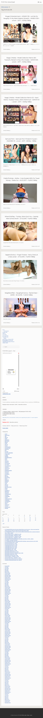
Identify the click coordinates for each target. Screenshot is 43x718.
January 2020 (7, 659)
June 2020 (7, 653)
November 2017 (8, 689)
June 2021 (7, 639)
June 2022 (7, 624)
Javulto (31, 715)
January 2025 (7, 588)
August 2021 (7, 636)
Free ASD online (5, 336)
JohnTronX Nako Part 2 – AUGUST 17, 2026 (13, 557)
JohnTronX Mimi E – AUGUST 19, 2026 (12, 556)
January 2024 (7, 602)
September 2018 (8, 677)
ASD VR (6, 437)
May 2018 (6, 682)
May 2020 (6, 654)
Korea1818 (7, 471)
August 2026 (7, 565)
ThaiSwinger (7, 500)
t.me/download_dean (7, 393)
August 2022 (7, 622)
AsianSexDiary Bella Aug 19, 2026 (11, 550)
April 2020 (6, 655)
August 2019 (7, 665)
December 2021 (8, 632)
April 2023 (6, 613)
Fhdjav (28, 715)
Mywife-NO (7, 480)
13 (8, 518)
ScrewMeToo (7, 490)
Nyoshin (6, 482)
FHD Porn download (8, 2)
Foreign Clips (5, 332)
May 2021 (6, 640)
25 (35, 520)
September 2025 (8, 578)
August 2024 (7, 594)
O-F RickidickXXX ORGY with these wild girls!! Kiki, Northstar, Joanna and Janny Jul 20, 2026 (21, 541)
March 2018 (7, 685)
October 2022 (7, 620)
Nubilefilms (7, 481)
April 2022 (6, 627)
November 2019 (8, 661)
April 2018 (6, 683)
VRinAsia (6, 508)
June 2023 (7, 610)
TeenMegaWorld (8, 494)
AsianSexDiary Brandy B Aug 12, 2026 (11, 551)
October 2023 (7, 606)
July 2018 (6, 680)
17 (30, 518)
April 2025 (6, 584)
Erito (5, 450)
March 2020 (7, 656)
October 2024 (7, 591)
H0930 (6, 458)
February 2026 (7, 573)
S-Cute (6, 489)
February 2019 (7, 672)
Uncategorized (7, 507)
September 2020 (8, 649)
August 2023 (7, 608)
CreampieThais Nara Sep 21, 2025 (11, 544)
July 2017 (6, 694)
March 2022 (7, 628)
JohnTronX (7, 469)
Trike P (6, 503)
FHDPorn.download (4, 7)
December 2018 (8, 674)
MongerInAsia (7, 477)
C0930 (6, 443)
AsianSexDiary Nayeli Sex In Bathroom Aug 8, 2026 (14, 553)
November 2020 (8, 647)
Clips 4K (4, 333)
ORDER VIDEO (5, 342)
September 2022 (8, 621)
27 (8, 521)
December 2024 (8, 589)
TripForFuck (7, 504)
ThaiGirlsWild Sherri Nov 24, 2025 (11, 545)
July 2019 (6, 666)
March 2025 (7, 586)
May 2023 (6, 611)
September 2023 (8, 607)
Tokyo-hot (6, 502)
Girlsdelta (6, 456)
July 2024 (6, 595)
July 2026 (6, 567)
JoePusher (7, 467)
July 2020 (6, 652)
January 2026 (7, 574)
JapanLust (7, 462)
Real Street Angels (8, 487)
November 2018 (8, 675)
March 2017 (7, 699)
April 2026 (6, 570)
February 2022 (7, 629)
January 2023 (7, 616)
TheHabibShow (7, 501)
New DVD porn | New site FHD (8, 339)
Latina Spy (7, 472)
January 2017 (7, 701)
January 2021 (7, 644)
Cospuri (6, 445)
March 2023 (7, 614)
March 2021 (7, 642)
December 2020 (8, 646)
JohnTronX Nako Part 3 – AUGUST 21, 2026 (13, 537)
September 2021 (8, 635)
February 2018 (7, 686)
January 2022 (7, 630)
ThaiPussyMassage (8, 498)
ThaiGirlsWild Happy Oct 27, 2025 (11, 547)
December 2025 (8, 575)
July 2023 (6, 609)
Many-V (6, 475)
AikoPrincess (7, 435)
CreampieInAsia (8, 446)
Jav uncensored (5, 335)
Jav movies (4, 334)
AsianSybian (7, 439)
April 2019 (6, 669)
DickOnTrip (7, 449)
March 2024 (7, 600)
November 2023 (8, 604)
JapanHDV (7, 461)
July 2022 (6, 623)
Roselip (6, 488)
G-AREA (6, 455)
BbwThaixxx (7, 441)
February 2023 (7, 615)
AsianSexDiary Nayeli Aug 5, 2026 (11, 554)
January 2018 (7, 687)
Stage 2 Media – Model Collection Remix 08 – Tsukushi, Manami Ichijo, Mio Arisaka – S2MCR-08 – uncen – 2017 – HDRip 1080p (21, 60)
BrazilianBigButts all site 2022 (8, 340)
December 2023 (8, 603)
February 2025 (7, 587)
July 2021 (6, 637)
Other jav (6, 484)
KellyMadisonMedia (8, 470)
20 (8, 520)
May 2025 (6, 583)
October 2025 (7, 577)
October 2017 (7, 690)
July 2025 (6, 581)
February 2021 (7, 643)
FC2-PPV (6, 451)
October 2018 (7, 676)
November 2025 (8, 576)
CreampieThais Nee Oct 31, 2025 (11, 543)
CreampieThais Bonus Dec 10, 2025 (11, 542)
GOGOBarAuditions (8, 457)
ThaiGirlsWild (7, 496)
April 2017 (6, 698)
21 (13, 520)
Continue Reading (7, 49)
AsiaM (6, 438)
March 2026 (7, 571)
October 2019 (7, 662)
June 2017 (7, 695)
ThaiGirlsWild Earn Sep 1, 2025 (10, 549)
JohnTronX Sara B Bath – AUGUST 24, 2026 (13, 535)
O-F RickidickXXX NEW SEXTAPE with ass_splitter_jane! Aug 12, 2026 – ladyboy (19, 538)
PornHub (6, 485)
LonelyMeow (7, 474)
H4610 (6, 459)
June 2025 (7, 582)
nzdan (6, 483)
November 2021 (8, 633)
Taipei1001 (7, 492)
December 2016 (8, 702)
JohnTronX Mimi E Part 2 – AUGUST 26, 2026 (13, 534)
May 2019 (6, 668)
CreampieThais (7, 448)
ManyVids (6, 476)
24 (30, 520)
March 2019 (7, 670)
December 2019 (8, 660)
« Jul (3, 523)
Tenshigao (7, 495)
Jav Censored (6, 331)
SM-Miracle (7, 491)
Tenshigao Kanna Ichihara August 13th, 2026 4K (13, 558)
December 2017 (8, 688)
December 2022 (8, 617)
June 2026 (7, 568)
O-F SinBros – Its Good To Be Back (11, 540)
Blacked (6, 442)
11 (35, 517)
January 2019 (7, 673)
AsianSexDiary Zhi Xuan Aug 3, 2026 (11, 555)
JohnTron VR (7, 468)
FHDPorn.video (23, 715)
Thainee (6, 497)
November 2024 (8, 590)
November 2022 (8, 619)
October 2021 (7, 634)
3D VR (6, 434)
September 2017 (8, 692)
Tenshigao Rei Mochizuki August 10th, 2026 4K (13, 560)
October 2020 (7, 648)
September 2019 (8, 663)
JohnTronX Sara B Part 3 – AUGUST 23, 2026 (13, 536)
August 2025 (7, 580)
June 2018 (7, 681)
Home (4, 329)
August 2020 (7, 650)
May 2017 (6, 696)
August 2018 (7, 679)
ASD (5, 436)
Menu (40, 2)
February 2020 (7, 657)
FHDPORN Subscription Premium (8, 341)
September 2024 (8, 593)
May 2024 (6, 597)
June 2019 (7, 667)
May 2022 (6, 626)
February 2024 (7, 601)
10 (30, 517)
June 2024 (7, 596)
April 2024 (6, 599)
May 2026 (6, 569)
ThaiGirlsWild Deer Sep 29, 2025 (11, 548)
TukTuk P (6, 505)
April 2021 (6, 641)
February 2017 (7, 700)
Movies (5, 338)
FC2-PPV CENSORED (9, 452)
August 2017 (7, 693)
